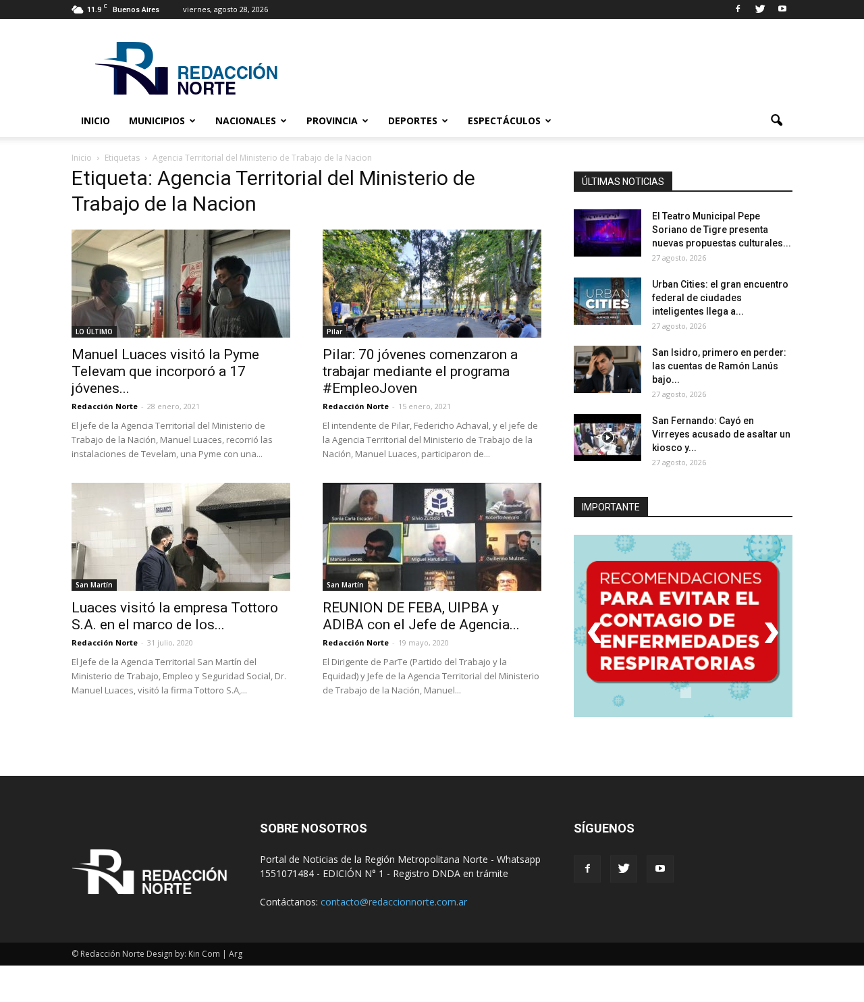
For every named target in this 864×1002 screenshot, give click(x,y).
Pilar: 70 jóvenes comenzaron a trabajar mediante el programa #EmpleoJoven (420, 371)
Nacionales (245, 120)
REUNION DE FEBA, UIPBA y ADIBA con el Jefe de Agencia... (421, 616)
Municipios (157, 120)
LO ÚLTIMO (94, 331)
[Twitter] (760, 9)
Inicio (95, 120)
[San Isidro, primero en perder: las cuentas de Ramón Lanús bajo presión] (607, 369)
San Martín (94, 584)
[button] (776, 121)
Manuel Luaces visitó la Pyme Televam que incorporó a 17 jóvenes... (165, 371)
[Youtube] (782, 9)
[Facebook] (738, 9)
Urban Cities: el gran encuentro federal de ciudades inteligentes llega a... (720, 298)
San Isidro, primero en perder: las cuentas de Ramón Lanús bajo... (719, 366)
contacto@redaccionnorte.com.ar (394, 901)
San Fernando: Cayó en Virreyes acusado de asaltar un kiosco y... (721, 434)
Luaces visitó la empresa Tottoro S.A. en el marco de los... (175, 616)
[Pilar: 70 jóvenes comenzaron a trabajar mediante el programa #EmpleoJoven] (432, 284)
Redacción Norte (105, 406)
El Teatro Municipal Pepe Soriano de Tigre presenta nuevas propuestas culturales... (721, 229)
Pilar (334, 331)
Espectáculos (504, 120)
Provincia (332, 120)
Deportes (412, 120)
